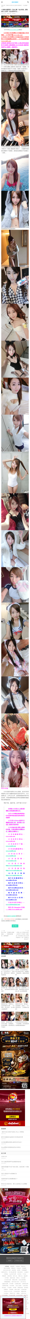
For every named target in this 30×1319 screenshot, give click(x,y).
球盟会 (18, 1293)
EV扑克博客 (5, 1295)
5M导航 (14, 1287)
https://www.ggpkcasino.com (14, 875)
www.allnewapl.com (11, 894)
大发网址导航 (18, 1283)
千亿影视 (9, 1287)
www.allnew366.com (11, 885)
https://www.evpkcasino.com (14, 870)
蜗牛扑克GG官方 (15, 1281)
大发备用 (18, 1266)
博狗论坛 (23, 1266)
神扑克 (17, 1278)
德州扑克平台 (5, 1272)
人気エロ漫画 (18, 1285)
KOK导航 (12, 1285)
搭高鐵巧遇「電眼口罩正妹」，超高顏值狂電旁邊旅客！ (8, 989)
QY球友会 (6, 1293)
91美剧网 (11, 1289)
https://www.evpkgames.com (14, 865)
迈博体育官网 (25, 1283)
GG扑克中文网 (7, 1279)
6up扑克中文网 (12, 1274)
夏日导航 (26, 1295)
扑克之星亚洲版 (22, 1279)
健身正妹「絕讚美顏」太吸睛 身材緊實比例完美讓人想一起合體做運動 (22, 989)
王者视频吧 (24, 1270)
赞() (16, 926)
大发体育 (10, 1260)
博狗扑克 (13, 1268)
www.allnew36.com (11, 880)
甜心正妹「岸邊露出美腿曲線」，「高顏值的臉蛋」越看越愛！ (7, 934)
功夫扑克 (19, 1274)
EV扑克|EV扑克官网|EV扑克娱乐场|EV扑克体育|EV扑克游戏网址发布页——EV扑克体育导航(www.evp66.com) (15, 39)
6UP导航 (7, 1278)
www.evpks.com (10, 836)
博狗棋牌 (12, 1266)
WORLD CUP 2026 (8, 1291)
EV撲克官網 (23, 1289)
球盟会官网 (23, 1291)
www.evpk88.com (11, 851)
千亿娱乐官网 (12, 1295)
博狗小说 (20, 1276)
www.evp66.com (14, 29)
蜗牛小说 (15, 1276)
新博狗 (18, 1270)
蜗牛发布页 (20, 1272)
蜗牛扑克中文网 (6, 1270)
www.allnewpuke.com (12, 890)
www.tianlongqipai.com (13, 904)
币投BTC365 (12, 1293)
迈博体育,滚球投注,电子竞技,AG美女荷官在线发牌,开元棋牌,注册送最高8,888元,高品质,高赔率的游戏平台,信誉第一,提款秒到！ (15, 45)
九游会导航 (25, 1285)
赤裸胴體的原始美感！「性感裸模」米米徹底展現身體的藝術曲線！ (22, 1023)
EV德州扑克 (26, 1303)
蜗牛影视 (10, 1276)
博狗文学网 (14, 1279)
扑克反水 (19, 1268)
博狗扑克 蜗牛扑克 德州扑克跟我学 (15, 2)
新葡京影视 (20, 1287)
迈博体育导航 (5, 1285)
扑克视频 (25, 5)
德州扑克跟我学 (12, 916)
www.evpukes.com (11, 860)
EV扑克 (24, 1274)
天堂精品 (6, 1274)
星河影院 (26, 1287)
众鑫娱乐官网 (5, 1283)
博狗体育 (4, 1276)
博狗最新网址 (7, 1281)
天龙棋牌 (24, 1268)
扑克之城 (26, 1299)
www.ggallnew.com (11, 899)
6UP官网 (11, 1283)
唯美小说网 (17, 1289)
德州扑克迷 (12, 1278)
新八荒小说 (23, 1281)
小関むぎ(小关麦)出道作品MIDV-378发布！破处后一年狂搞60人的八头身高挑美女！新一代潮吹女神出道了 (22, 936)
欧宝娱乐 (4, 1287)
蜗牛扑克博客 (7, 1268)
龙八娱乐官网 (19, 1295)
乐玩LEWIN (23, 1293)
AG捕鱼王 (26, 1272)
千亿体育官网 (17, 1291)
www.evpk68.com (11, 855)
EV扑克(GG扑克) (18, 1260)
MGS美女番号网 (12, 1272)
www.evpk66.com (11, 846)
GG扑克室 (23, 1278)
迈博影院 (6, 1289)
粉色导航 (14, 1270)
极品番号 (26, 1276)
